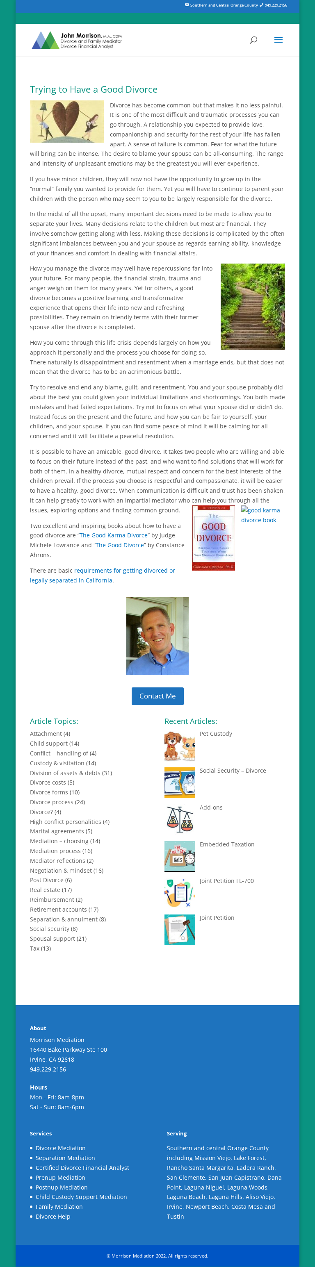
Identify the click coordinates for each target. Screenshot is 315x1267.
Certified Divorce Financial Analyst (82, 1167)
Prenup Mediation (60, 1177)
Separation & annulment (64, 919)
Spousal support (52, 938)
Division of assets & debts (65, 773)
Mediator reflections (57, 860)
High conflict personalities (65, 822)
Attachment (46, 733)
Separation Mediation (65, 1158)
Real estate (45, 890)
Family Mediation (59, 1206)
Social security (49, 929)
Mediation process (55, 851)
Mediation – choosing (59, 841)
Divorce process (51, 802)
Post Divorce (47, 880)
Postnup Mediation (62, 1187)
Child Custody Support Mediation (81, 1197)
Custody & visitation (57, 763)
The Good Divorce (120, 545)
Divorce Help (53, 1216)
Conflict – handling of (59, 753)
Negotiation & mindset (61, 870)
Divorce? (41, 812)
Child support (49, 743)
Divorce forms (49, 792)
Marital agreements (57, 831)
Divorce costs (48, 782)
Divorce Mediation (61, 1148)
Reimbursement (52, 899)
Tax (34, 948)
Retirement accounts (58, 909)
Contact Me (157, 696)
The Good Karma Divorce (114, 535)
